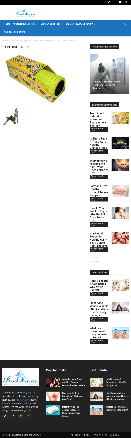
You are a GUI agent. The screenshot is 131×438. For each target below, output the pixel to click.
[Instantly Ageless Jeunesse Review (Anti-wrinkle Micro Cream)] (53, 410)
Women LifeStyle (51, 23)
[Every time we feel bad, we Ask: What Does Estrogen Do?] (120, 165)
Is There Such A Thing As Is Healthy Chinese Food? (99, 143)
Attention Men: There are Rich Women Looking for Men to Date (73, 382)
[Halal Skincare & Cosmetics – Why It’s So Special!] (120, 285)
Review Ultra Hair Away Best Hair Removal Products (106, 85)
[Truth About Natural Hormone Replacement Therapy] (120, 118)
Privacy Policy (100, 434)
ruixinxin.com (23, 399)
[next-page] (97, 259)
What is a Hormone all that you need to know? (98, 333)
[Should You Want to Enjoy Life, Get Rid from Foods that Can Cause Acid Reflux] (120, 213)
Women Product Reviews (80, 23)
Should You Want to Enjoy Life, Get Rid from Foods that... (98, 214)
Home (5, 40)
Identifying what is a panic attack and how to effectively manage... (99, 309)
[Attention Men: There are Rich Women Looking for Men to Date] (53, 382)
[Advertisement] (88, 12)
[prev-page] (92, 259)
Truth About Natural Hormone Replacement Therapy (98, 119)
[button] (124, 24)
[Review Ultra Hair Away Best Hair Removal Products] (109, 74)
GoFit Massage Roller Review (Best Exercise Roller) (36, 40)
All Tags (86, 434)
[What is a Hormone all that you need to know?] (120, 333)
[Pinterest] (126, 2)
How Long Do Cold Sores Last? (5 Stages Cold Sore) (72, 396)
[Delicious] (109, 2)
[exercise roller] (36, 104)
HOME (7, 23)
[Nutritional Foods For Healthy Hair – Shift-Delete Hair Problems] (120, 238)
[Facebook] (114, 2)
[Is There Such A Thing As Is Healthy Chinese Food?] (120, 143)
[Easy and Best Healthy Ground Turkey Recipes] (120, 191)
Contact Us (115, 434)
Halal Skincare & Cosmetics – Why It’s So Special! (99, 285)
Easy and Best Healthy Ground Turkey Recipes (99, 190)
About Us (75, 434)
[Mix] (120, 2)
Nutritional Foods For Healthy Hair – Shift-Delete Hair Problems (99, 239)
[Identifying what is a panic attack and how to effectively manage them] (120, 308)
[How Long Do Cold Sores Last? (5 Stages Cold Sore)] (53, 396)
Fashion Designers (14, 32)
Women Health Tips (24, 23)
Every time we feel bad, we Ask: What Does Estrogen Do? (99, 167)
